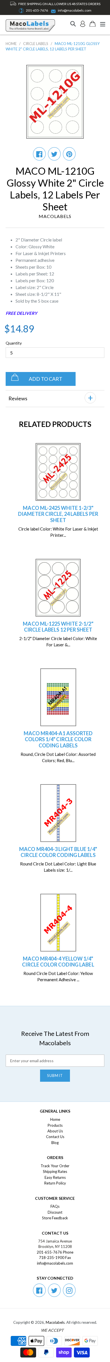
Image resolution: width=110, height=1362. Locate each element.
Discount (55, 1212)
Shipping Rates (55, 1171)
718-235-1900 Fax (55, 1257)
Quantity (14, 343)
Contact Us (55, 1136)
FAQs (55, 1206)
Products (55, 1125)
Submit (55, 1075)
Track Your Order (55, 1166)
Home (11, 43)
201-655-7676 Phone (55, 1252)
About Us (55, 1131)
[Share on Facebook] (39, 154)
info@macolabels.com (74, 10)
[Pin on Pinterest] (69, 154)
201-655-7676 (37, 10)
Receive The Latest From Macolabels (55, 1038)
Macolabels (55, 1322)
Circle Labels (35, 43)
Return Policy (55, 1183)
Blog (55, 1142)
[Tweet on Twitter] (54, 154)
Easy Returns (55, 1177)
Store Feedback (55, 1218)
